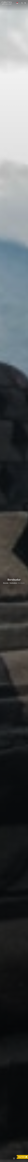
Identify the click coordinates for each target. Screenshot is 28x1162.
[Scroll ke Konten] (14, 1158)
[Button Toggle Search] (22, 3)
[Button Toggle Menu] (25, 3)
